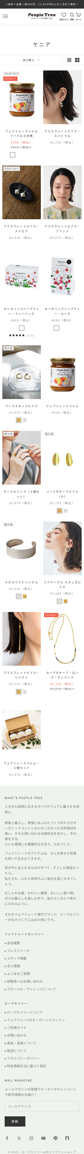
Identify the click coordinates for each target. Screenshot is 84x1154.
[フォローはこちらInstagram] (31, 1138)
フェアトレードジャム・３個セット (22, 765)
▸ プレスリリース (17, 950)
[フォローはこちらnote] (67, 1138)
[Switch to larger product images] (69, 60)
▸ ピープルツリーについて (24, 1012)
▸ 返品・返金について (20, 1043)
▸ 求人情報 (12, 966)
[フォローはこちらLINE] (55, 1138)
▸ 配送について (16, 1050)
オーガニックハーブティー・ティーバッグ (21, 311)
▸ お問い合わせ (16, 1035)
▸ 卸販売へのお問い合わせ (24, 981)
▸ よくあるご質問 (17, 973)
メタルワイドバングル (21, 582)
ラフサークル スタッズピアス (62, 584)
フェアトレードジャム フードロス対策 (23, 133)
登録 (15, 1121)
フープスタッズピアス (21, 406)
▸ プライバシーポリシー (22, 1058)
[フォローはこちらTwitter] (19, 1138)
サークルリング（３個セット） (22, 493)
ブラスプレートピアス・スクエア (22, 228)
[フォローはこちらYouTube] (43, 1138)
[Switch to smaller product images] (77, 60)
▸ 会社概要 (12, 943)
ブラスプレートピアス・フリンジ (62, 228)
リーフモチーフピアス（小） (62, 493)
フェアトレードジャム (62, 406)
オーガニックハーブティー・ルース (62, 311)
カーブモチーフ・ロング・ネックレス (62, 675)
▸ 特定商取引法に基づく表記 (25, 1066)
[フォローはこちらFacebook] (7, 1138)
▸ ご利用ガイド (16, 1027)
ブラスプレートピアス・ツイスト (22, 675)
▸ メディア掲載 (15, 958)
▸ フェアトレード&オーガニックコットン (35, 1020)
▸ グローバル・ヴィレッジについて (30, 989)
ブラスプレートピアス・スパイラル (62, 133)
